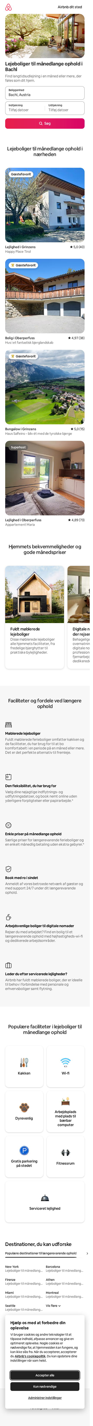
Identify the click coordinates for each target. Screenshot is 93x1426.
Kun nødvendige (44, 1387)
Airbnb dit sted (70, 7)
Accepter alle (44, 1375)
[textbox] (25, 110)
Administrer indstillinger (45, 1398)
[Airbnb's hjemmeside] (8, 7)
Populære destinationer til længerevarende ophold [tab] (41, 1253)
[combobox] (45, 95)
